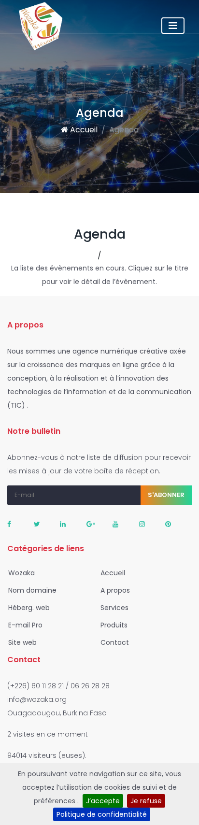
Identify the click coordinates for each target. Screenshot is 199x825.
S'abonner (166, 494)
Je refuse (146, 801)
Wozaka (20, 573)
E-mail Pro (24, 625)
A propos (114, 590)
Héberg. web (28, 607)
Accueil (83, 129)
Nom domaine (31, 590)
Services (113, 607)
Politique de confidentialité (102, 814)
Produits (113, 625)
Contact (114, 642)
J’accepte (103, 801)
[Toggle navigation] (173, 25)
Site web (21, 642)
